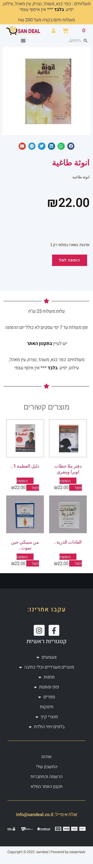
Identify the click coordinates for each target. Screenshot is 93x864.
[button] (23, 40)
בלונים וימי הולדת (49, 726)
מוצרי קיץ (49, 717)
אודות (46, 756)
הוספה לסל (69, 260)
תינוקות (46, 707)
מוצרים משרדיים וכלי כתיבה (49, 667)
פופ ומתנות (49, 687)
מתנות (49, 677)
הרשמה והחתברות (46, 776)
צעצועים (49, 657)
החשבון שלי (46, 766)
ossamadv (77, 852)
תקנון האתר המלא (46, 786)
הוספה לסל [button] (71, 560)
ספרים (49, 697)
